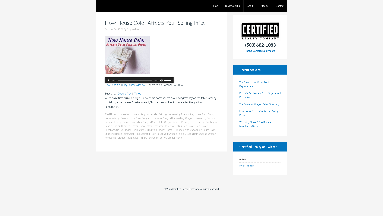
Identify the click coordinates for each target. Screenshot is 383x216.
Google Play (125, 93)
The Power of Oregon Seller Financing (259, 104)
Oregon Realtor (172, 122)
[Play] (108, 80)
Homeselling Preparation (180, 114)
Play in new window (133, 85)
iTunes (137, 93)
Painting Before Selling (193, 122)
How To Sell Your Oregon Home (167, 133)
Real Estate (189, 126)
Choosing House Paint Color (119, 133)
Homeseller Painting (156, 114)
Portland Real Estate (141, 126)
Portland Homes (121, 126)
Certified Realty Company (185, 189)
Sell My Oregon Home (171, 137)
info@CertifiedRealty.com (260, 51)
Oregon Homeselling (173, 118)
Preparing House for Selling (167, 126)
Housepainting (112, 118)
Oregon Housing (113, 122)
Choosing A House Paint (202, 130)
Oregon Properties (132, 122)
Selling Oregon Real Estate (130, 130)
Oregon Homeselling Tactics (200, 118)
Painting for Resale (149, 137)
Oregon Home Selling (196, 133)
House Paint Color (203, 114)
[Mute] (161, 80)
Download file (112, 85)
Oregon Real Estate (153, 122)
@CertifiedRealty (246, 166)
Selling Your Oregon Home (158, 130)
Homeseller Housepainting (131, 114)
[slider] (168, 80)
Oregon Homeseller (152, 118)
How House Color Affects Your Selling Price (155, 22)
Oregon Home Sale (131, 118)
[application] (139, 80)
